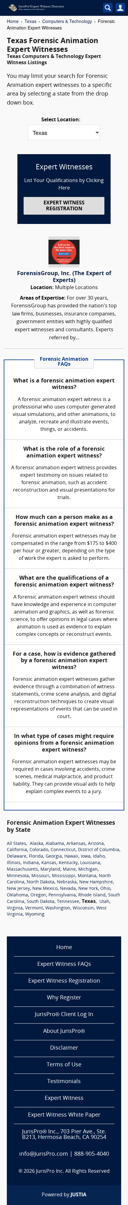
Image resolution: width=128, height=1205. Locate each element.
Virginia (15, 908)
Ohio (105, 888)
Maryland (50, 869)
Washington (57, 908)
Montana (87, 876)
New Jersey (18, 888)
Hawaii (71, 856)
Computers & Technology (67, 21)
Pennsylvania (62, 895)
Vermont (34, 908)
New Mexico (44, 888)
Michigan (88, 869)
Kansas (48, 863)
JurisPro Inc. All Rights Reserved (73, 1171)
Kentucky (68, 863)
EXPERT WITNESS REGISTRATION (64, 206)
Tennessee (68, 901)
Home (13, 21)
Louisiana (90, 863)
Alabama (55, 843)
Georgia (54, 856)
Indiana (31, 863)
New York (88, 888)
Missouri (40, 876)
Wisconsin (83, 908)
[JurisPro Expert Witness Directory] (49, 7)
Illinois (14, 863)
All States (16, 843)
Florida (36, 856)
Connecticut (63, 850)
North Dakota (40, 882)
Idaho (99, 856)
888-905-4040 (91, 1154)
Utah (104, 901)
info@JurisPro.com (43, 1154)
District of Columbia (98, 850)
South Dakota (40, 901)
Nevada (68, 888)
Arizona (96, 843)
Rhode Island (92, 895)
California (17, 850)
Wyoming (34, 914)
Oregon (38, 895)
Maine (69, 869)
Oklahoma (17, 895)
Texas (30, 21)
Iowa (85, 856)
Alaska (36, 843)
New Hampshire (96, 882)
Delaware (16, 856)
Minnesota (18, 876)
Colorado (39, 850)
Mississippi (63, 876)
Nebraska (67, 882)
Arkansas (75, 843)
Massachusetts (22, 869)
